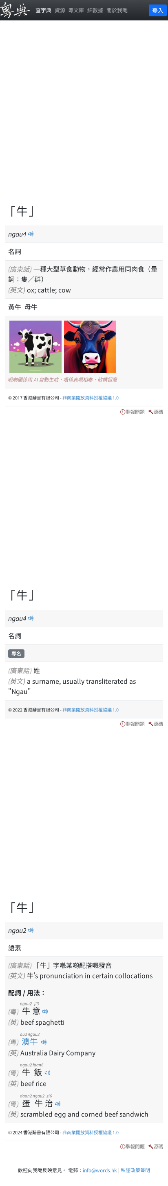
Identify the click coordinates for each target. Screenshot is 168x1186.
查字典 (43, 10)
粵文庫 (76, 10)
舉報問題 (135, 411)
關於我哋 (117, 10)
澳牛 (30, 1041)
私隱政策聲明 (135, 1169)
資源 (60, 10)
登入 (158, 10)
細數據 (95, 10)
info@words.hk (100, 1169)
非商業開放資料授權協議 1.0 (90, 397)
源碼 (158, 411)
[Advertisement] (84, 117)
